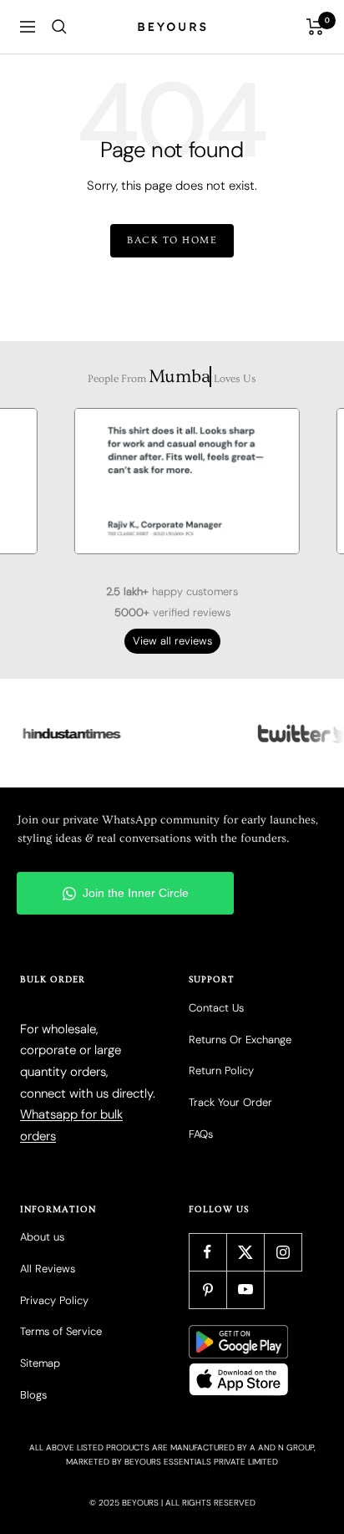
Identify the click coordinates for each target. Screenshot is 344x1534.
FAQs (201, 1134)
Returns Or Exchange (240, 1039)
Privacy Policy (54, 1300)
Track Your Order (230, 1102)
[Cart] (315, 26)
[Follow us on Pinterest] (207, 1289)
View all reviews (172, 641)
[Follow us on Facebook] (207, 1252)
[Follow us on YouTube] (245, 1289)
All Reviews (47, 1268)
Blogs (33, 1395)
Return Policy (221, 1070)
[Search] (59, 26)
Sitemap (40, 1363)
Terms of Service (61, 1331)
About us (42, 1237)
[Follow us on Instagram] (282, 1252)
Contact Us (216, 1008)
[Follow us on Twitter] (245, 1252)
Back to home (172, 240)
